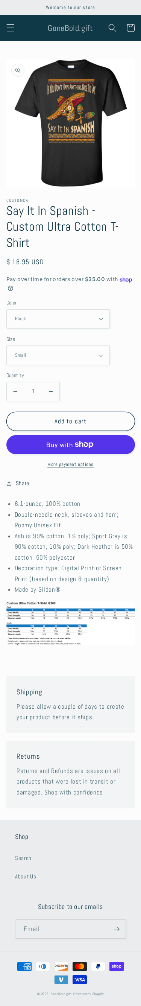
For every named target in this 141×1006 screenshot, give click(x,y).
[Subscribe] (117, 929)
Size (10, 339)
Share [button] (22, 483)
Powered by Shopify (88, 994)
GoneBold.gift (61, 994)
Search (23, 858)
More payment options (70, 464)
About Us (25, 876)
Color (11, 302)
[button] (10, 28)
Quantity (15, 375)
